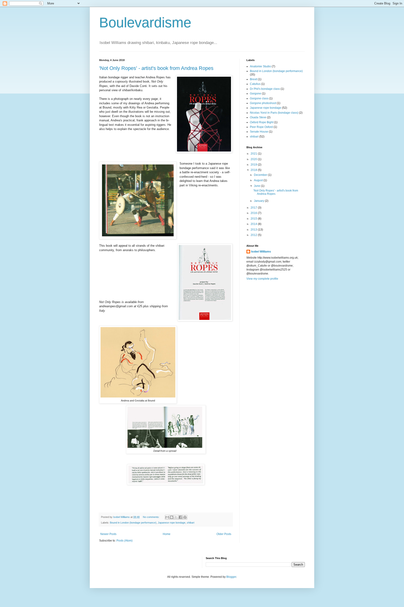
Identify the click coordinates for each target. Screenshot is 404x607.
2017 (254, 207)
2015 (254, 218)
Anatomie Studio (260, 66)
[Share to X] (176, 517)
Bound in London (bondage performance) (133, 522)
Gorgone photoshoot (263, 103)
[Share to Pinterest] (185, 517)
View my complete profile (262, 278)
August (258, 180)
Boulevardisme (145, 22)
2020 (254, 159)
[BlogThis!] (171, 517)
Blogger (231, 576)
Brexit (253, 79)
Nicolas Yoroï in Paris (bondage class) (274, 112)
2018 (254, 170)
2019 (254, 164)
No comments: (151, 517)
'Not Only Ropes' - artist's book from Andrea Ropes (156, 68)
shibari (190, 522)
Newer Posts (108, 534)
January (259, 200)
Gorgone (255, 93)
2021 (254, 153)
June (257, 186)
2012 (254, 235)
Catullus (255, 84)
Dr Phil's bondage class (265, 88)
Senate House (259, 131)
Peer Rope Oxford (261, 127)
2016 (254, 213)
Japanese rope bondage (171, 522)
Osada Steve (258, 117)
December (261, 175)
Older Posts (223, 534)
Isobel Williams (261, 251)
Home (166, 534)
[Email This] (167, 517)
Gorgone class (259, 98)
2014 (254, 224)
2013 (254, 229)
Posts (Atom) (124, 540)
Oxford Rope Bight (261, 122)
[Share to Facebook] (180, 517)
